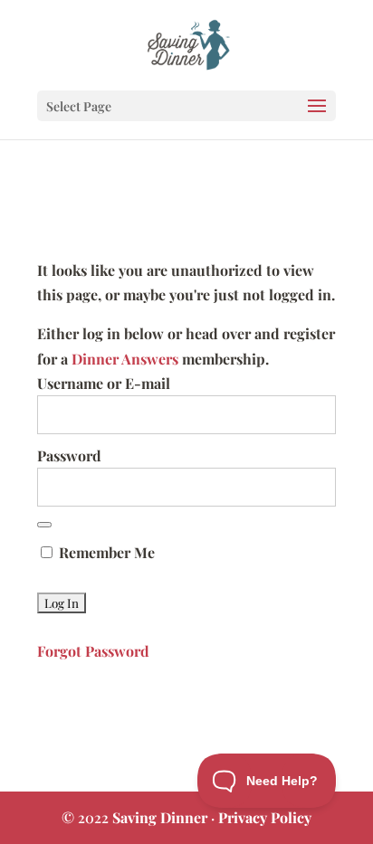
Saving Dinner (159, 817)
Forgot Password (93, 650)
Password (69, 455)
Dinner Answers (125, 358)
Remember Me (105, 552)
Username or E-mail (103, 383)
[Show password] (44, 524)
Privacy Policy (264, 817)
